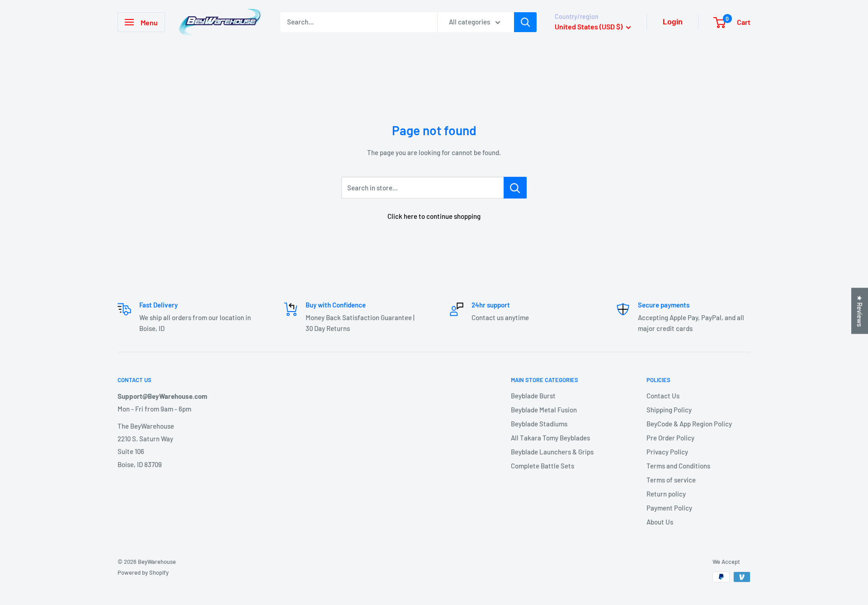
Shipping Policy (669, 410)
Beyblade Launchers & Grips (552, 452)
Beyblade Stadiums (539, 424)
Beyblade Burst (533, 396)
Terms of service (671, 480)
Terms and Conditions (678, 466)
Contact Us (662, 396)
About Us (659, 522)
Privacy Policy (667, 452)
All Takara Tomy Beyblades (550, 438)
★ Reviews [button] (860, 311)
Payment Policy (669, 508)
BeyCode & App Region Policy (689, 424)
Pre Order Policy (670, 438)
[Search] (525, 22)
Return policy (666, 494)
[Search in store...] (515, 188)
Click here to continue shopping (434, 216)
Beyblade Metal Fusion (544, 410)
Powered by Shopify (143, 572)
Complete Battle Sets (542, 466)
